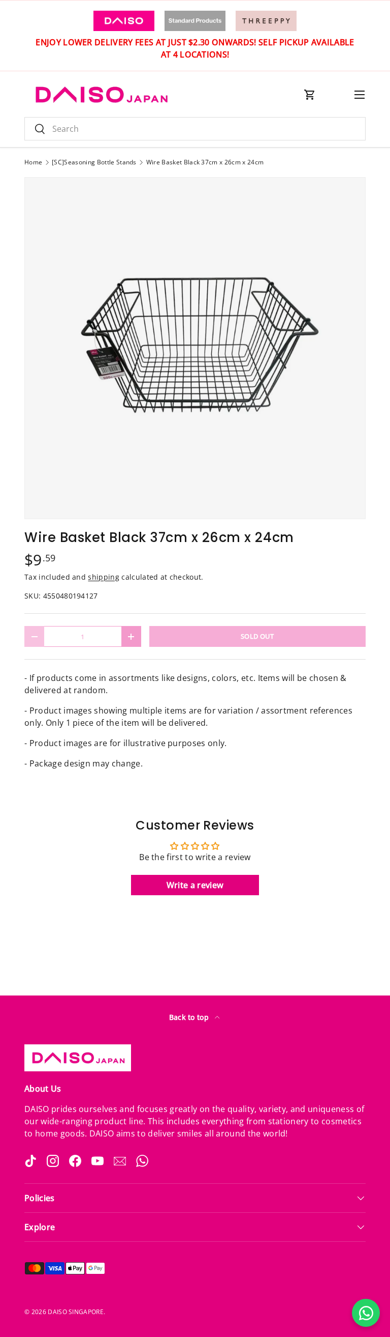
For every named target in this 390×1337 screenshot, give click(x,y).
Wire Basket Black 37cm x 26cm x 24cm (205, 162)
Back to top (190, 1017)
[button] (310, 94)
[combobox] (195, 129)
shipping (103, 577)
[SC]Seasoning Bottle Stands (94, 162)
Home (33, 162)
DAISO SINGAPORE (76, 1311)
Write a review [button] (195, 885)
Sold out (257, 636)
